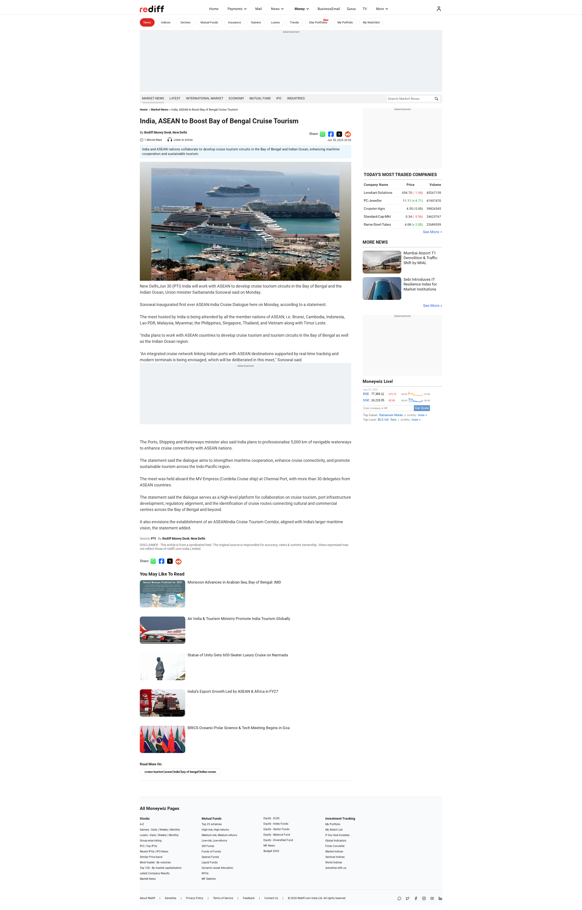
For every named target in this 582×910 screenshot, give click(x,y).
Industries (296, 98)
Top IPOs (151, 846)
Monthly (175, 829)
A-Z (142, 824)
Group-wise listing (151, 840)
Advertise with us (335, 868)
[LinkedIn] (440, 899)
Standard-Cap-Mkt (377, 217)
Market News (153, 98)
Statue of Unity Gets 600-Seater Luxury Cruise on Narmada (238, 655)
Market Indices (334, 851)
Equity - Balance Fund (276, 834)
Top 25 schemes (212, 824)
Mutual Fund (260, 98)
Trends (294, 22)
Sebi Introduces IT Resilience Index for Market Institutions (420, 284)
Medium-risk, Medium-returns (219, 835)
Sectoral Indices (335, 857)
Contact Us (271, 898)
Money (300, 9)
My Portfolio (345, 22)
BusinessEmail (329, 9)
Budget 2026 (271, 851)
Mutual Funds (209, 22)
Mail (258, 9)
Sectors (186, 22)
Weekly (163, 829)
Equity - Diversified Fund (278, 840)
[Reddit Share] (346, 134)
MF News (269, 845)
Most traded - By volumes (155, 862)
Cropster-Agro (374, 209)
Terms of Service (223, 898)
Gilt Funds (208, 846)
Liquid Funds (210, 862)
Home (213, 9)
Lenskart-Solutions (378, 193)
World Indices (333, 862)
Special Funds (210, 857)
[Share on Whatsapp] (322, 134)
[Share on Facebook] (331, 134)
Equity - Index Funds (275, 823)
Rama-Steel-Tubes (377, 224)
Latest (174, 98)
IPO (278, 98)
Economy (236, 98)
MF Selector (209, 878)
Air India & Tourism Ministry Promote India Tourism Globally (239, 619)
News (275, 9)
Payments (235, 9)
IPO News (162, 851)
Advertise (170, 898)
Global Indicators (335, 840)
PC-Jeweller (373, 201)
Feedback (249, 898)
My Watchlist (371, 22)
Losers (275, 22)
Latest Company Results (155, 873)
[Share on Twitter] (339, 134)
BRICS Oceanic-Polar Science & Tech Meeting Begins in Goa (239, 728)
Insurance (234, 22)
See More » (432, 305)
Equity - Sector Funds (276, 829)
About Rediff (147, 898)
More (380, 9)
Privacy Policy (194, 898)
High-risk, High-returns (215, 829)
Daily (154, 829)
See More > (432, 232)
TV (365, 9)
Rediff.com (304, 898)
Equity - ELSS (271, 818)
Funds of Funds (211, 851)
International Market (204, 98)
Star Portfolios (318, 22)
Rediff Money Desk (157, 132)
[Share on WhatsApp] (399, 899)
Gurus (351, 9)
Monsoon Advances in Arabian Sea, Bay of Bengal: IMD (234, 582)
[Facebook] (416, 899)
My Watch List (334, 829)
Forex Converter (335, 846)
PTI (153, 538)
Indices (166, 22)
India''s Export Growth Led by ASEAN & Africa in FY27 (233, 691)
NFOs (205, 873)
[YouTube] (432, 899)
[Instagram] (424, 899)
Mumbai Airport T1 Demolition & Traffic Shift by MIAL (420, 258)
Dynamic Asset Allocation (217, 868)
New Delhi (180, 132)
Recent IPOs (147, 851)
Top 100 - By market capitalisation (161, 868)
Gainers (256, 22)
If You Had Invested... (338, 835)
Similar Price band (151, 857)
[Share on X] (407, 899)
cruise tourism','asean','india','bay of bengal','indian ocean (180, 772)
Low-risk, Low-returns (214, 840)
